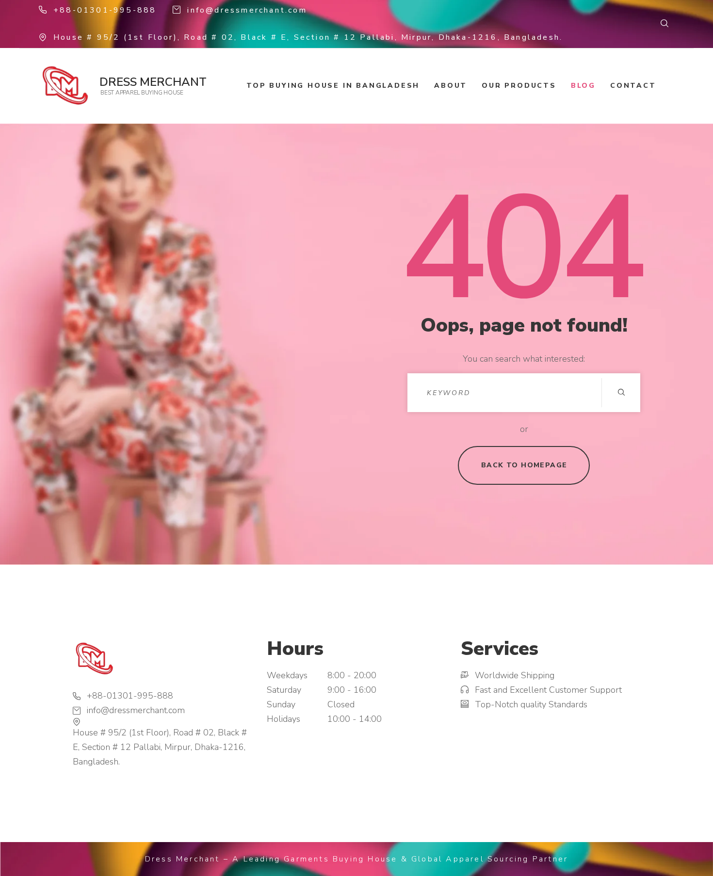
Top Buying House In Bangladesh (333, 85)
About (450, 85)
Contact (633, 85)
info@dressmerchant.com (247, 10)
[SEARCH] (620, 392)
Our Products (519, 85)
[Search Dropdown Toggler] (664, 23)
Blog (583, 85)
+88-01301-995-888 (104, 10)
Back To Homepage (524, 465)
